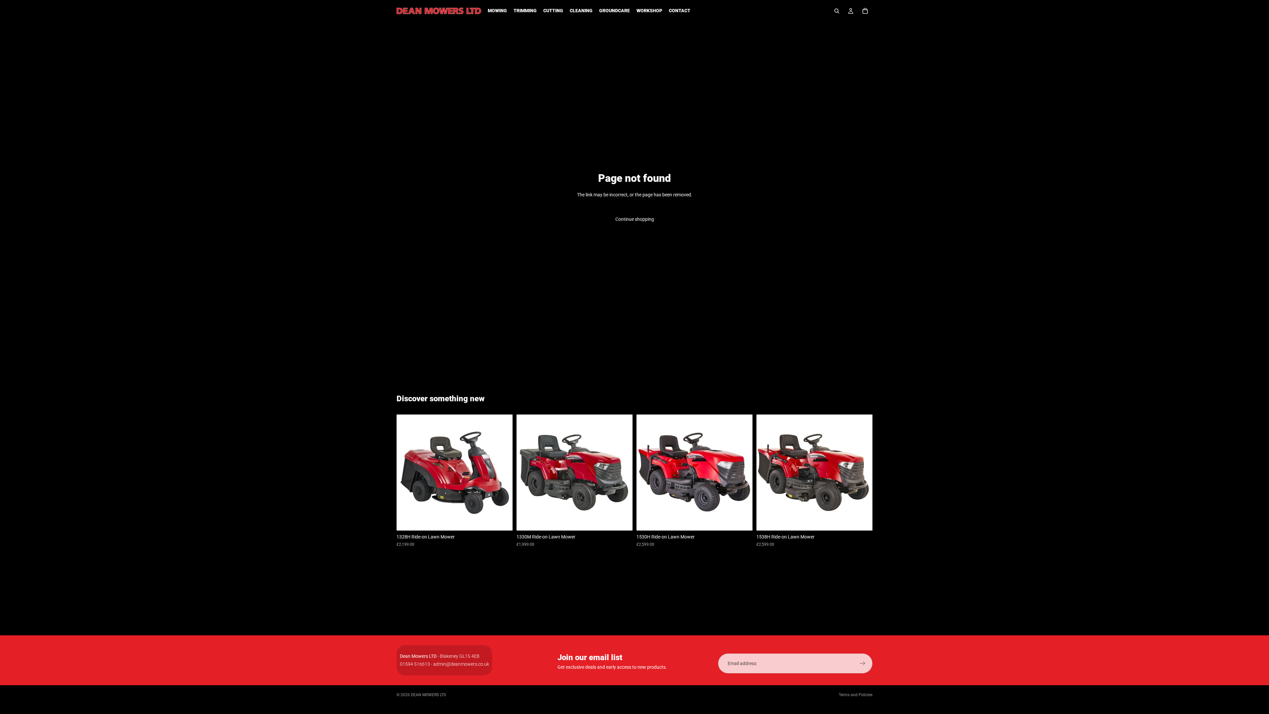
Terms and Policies (855, 695)
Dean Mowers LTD (428, 695)
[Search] (836, 11)
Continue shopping (634, 219)
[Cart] (865, 11)
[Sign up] (862, 663)
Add (867, 520)
